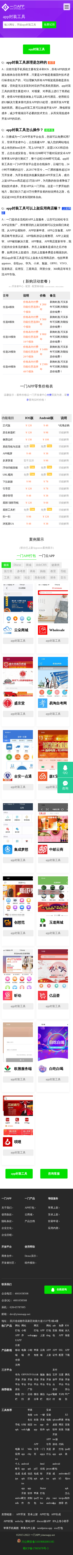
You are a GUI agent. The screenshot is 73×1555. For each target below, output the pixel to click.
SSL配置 (61, 1352)
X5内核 (61, 1396)
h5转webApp (24, 1427)
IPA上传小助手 (61, 1521)
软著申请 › (54, 1221)
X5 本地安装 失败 (67, 1422)
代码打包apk (61, 1449)
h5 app (23, 1451)
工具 (7, 577)
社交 (27, 577)
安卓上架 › (54, 1214)
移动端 (17, 1352)
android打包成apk (55, 1471)
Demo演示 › (31, 1256)
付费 (49, 395)
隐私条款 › (7, 1221)
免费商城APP (61, 1330)
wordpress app (44, 1528)
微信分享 (36, 1396)
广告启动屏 (30, 1394)
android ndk (18, 1500)
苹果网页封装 (61, 1424)
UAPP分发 (18, 1343)
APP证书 (55, 1352)
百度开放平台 (61, 1379)
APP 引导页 (36, 1449)
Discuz (17, 564)
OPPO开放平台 (24, 1379)
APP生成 (56, 1514)
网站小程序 (23, 1330)
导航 (63, 571)
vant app (55, 1500)
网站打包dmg (48, 1330)
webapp (30, 1335)
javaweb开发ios (49, 1473)
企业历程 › (7, 1235)
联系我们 (7, 1284)
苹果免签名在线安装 (30, 1420)
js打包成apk (36, 1473)
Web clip (30, 1451)
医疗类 (8, 571)
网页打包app (36, 1330)
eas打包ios (68, 1476)
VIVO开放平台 (30, 1379)
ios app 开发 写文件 (23, 1493)
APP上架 (42, 1333)
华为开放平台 (17, 1379)
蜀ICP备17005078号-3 (35, 1548)
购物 (43, 571)
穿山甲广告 (67, 1394)
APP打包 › (30, 1207)
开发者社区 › (9, 1262)
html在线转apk (42, 1471)
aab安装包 (55, 1330)
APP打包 (44, 1514)
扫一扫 (23, 1396)
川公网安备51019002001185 (37, 1541)
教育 (53, 571)
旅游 (17, 577)
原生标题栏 (17, 1394)
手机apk (17, 1427)
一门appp (42, 1451)
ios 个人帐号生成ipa (17, 1469)
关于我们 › (7, 1207)
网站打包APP (17, 1330)
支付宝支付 (55, 1394)
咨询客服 (54, 1173)
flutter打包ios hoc (43, 1495)
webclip (19, 1521)
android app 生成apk (24, 1471)
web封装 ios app (36, 1422)
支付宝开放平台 (55, 1377)
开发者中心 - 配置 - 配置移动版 (28, 286)
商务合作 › (7, 1256)
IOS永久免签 (67, 1330)
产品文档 (30, 1221)
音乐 (63, 577)
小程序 (30, 1352)
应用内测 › (54, 1228)
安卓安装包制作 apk (48, 1420)
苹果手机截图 (11, 1528)
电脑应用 (17, 1451)
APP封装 (8, 1521)
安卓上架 (33, 1514)
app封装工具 (36, 49)
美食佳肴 (40, 577)
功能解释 (64, 432)
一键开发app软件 (42, 1422)
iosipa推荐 (61, 1500)
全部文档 (17, 1362)
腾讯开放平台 (67, 1379)
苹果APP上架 (28, 1528)
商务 (32, 571)
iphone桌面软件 (55, 1424)
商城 (28, 565)
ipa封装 (67, 1451)
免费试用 (49, 24)
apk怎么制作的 (67, 1495)
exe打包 (58, 1528)
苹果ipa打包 (36, 1498)
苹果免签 (36, 1352)
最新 (6, 565)
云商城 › (29, 1214)
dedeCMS (41, 564)
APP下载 (67, 1352)
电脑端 (23, 1352)
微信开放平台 (48, 1379)
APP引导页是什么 (48, 1446)
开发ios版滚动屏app (55, 1444)
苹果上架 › (54, 1207)
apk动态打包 (30, 1473)
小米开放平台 (36, 1379)
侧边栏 (42, 1396)
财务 (53, 577)
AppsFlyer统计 (49, 1396)
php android (49, 1500)
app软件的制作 (30, 1495)
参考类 (21, 571)
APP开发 (21, 1514)
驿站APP (30, 1521)
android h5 (61, 1476)
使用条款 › (7, 1214)
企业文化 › (7, 1228)
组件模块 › (30, 1262)
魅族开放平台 (42, 1379)
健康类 (55, 565)
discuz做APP (44, 1521)
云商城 (42, 1352)
